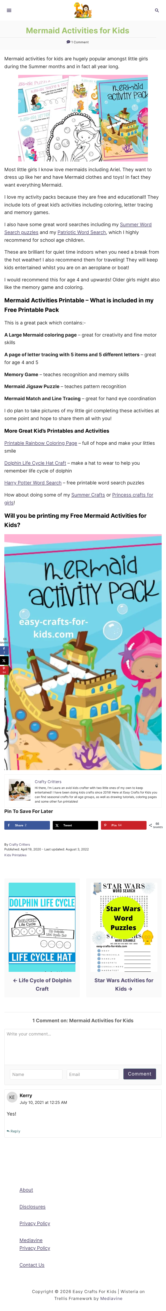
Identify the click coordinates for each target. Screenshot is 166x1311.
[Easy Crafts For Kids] (83, 10)
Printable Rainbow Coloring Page (40, 443)
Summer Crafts (88, 495)
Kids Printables (15, 855)
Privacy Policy (34, 1223)
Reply (16, 1131)
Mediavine (111, 1298)
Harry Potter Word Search (33, 482)
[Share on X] (4, 660)
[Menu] (9, 10)
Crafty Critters (19, 845)
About (26, 1190)
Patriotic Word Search (81, 232)
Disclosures (32, 1206)
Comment (140, 1074)
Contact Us (32, 1265)
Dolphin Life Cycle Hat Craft (35, 463)
